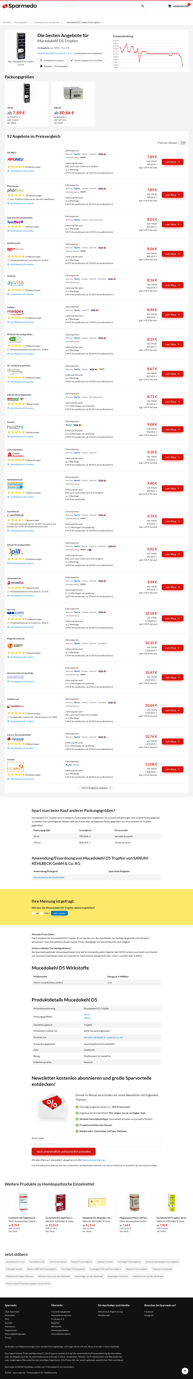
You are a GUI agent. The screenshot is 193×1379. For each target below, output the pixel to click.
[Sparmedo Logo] (19, 6)
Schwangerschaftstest (118, 1276)
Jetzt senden (59, 913)
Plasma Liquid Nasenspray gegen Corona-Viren (28, 1283)
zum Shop (170, 161)
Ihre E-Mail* (38, 1138)
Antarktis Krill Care (15, 1261)
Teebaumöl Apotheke (162, 1269)
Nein (46, 913)
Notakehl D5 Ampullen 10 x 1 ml (97, 1217)
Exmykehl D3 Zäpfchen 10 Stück (60, 1217)
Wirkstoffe (56, 1326)
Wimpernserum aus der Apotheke (54, 1276)
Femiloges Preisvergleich (73, 1269)
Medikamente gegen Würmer (19, 1276)
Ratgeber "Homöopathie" (56, 66)
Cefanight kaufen (14, 1269)
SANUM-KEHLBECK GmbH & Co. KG (55, 53)
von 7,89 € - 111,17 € (53, 48)
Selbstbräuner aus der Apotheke (148, 1276)
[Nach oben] (185, 1371)
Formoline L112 (37, 1261)
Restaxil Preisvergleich (136, 1269)
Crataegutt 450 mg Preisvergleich (105, 1269)
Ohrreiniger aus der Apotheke (89, 1276)
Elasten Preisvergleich (81, 1261)
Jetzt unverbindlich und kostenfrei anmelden (63, 1151)
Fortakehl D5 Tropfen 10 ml (171, 1217)
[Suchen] (142, 6)
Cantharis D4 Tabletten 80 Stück (23, 1217)
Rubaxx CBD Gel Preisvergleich (42, 1269)
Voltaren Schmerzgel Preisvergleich (162, 1261)
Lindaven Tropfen (105, 1261)
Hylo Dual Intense (57, 1261)
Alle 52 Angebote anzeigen (95, 788)
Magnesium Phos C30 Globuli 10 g (134, 1217)
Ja (37, 913)
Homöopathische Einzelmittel (48, 877)
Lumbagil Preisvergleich (129, 1261)
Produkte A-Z (57, 1319)
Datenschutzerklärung (93, 1159)
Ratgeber (55, 1323)
